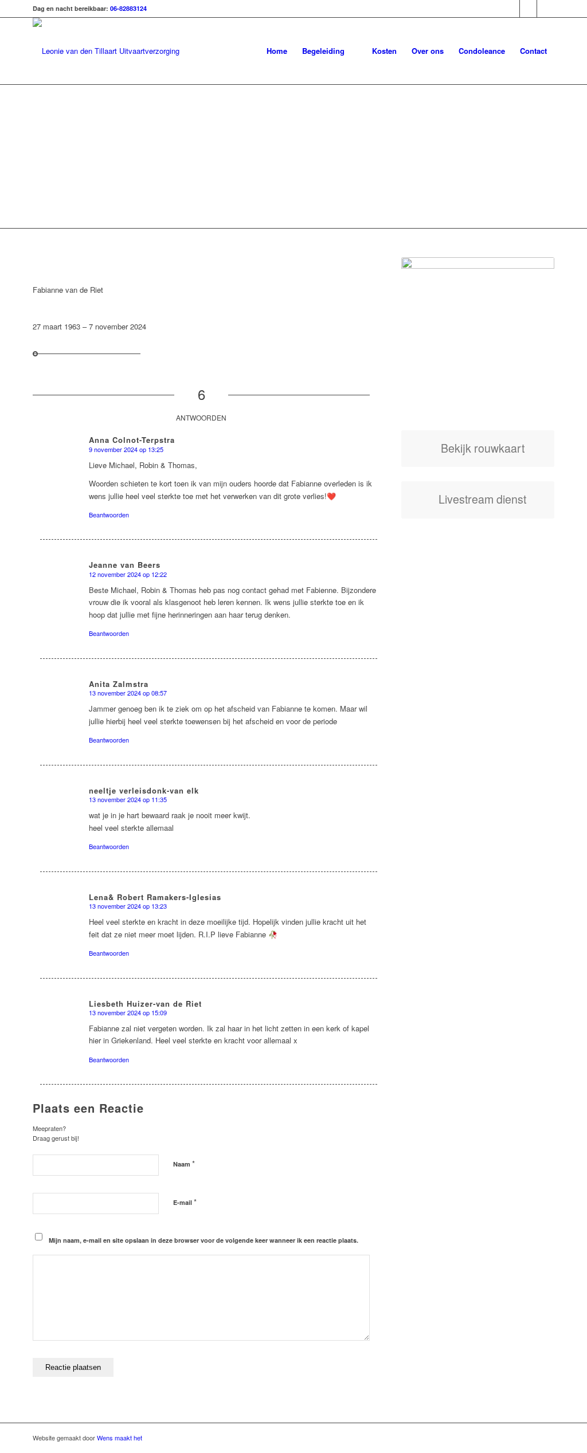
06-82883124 (128, 8)
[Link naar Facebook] (511, 8)
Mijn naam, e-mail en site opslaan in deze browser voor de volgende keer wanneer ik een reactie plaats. (203, 1240)
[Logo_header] (106, 51)
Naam (184, 1163)
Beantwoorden (109, 514)
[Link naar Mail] (545, 8)
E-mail (185, 1201)
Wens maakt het (119, 1437)
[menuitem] (277, 51)
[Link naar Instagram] (528, 8)
